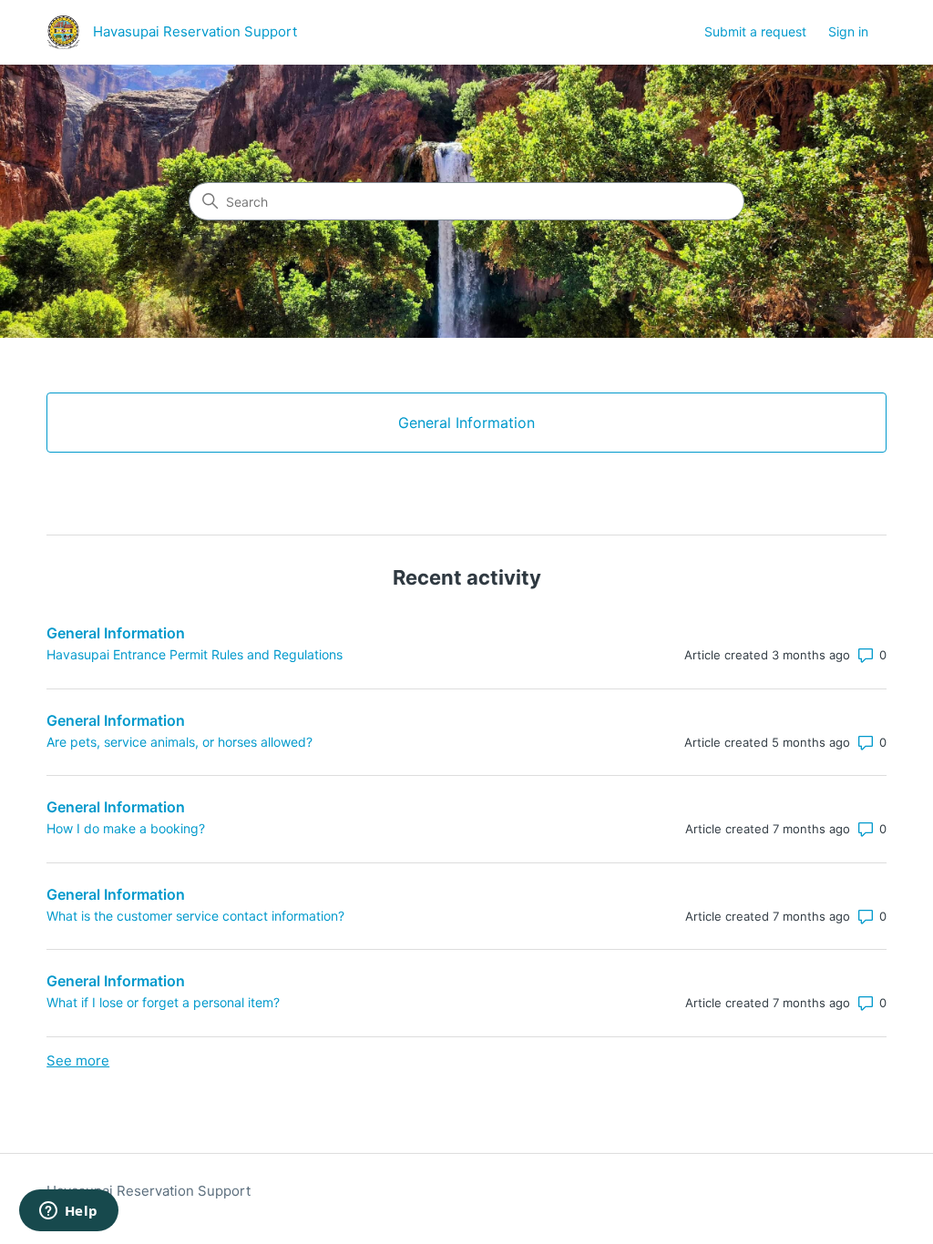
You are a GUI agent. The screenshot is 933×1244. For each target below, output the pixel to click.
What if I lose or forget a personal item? (163, 1002)
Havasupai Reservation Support (148, 1190)
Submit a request (755, 31)
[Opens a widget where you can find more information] (68, 1212)
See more (77, 1060)
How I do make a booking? (125, 828)
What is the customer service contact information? (195, 915)
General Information (115, 633)
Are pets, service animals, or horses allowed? (179, 741)
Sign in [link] (848, 31)
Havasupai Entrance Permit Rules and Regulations (194, 654)
